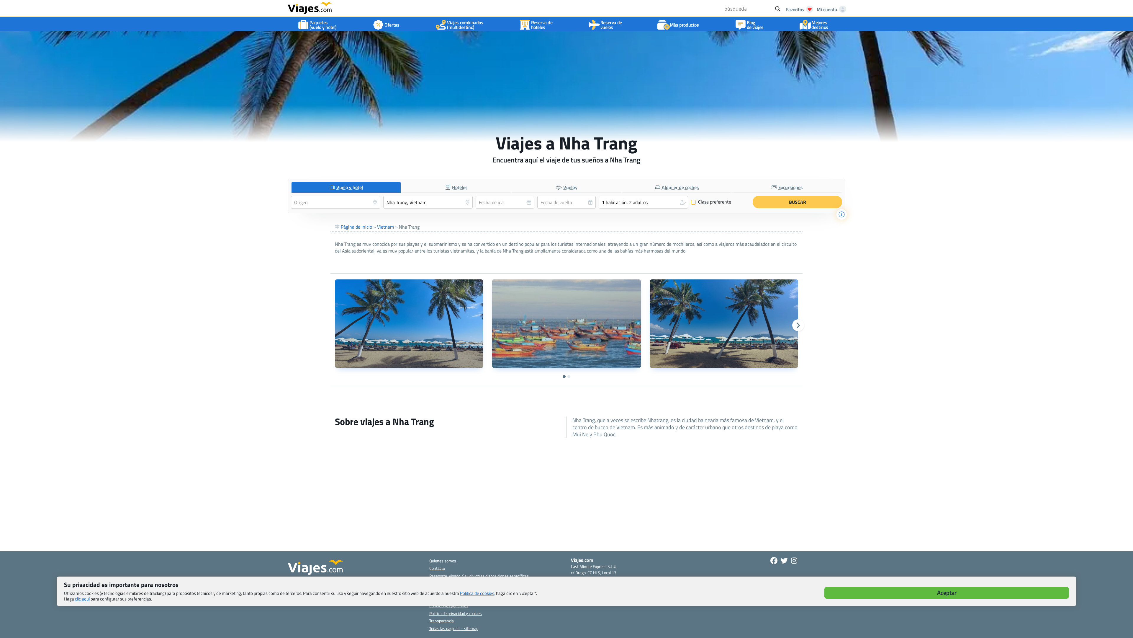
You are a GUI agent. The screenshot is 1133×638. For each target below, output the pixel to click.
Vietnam (385, 226)
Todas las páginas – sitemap (453, 628)
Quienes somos (442, 561)
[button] (643, 202)
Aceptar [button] (947, 592)
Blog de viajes (755, 25)
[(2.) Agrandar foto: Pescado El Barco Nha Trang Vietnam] (566, 323)
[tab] (346, 187)
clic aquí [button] (82, 598)
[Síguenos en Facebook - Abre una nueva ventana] (773, 560)
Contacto (437, 568)
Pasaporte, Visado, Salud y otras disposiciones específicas (479, 576)
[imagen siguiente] (798, 325)
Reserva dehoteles (542, 25)
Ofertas (391, 24)
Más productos (684, 24)
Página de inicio (356, 226)
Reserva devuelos (611, 25)
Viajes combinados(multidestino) (465, 25)
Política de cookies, (477, 593)
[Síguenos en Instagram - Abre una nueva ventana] (794, 560)
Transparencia (441, 621)
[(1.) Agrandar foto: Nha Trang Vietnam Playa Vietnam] (409, 323)
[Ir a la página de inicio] (310, 7)
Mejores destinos (819, 25)
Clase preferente (711, 202)
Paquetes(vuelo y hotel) (323, 25)
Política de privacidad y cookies (455, 613)
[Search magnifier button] (778, 9)
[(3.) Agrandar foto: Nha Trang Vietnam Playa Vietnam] (724, 323)
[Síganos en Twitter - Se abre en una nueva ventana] (784, 560)
